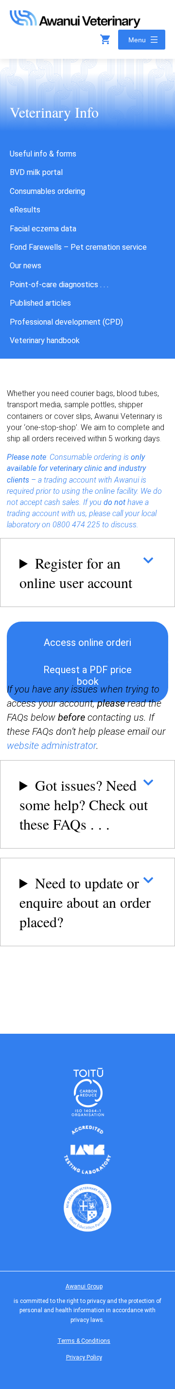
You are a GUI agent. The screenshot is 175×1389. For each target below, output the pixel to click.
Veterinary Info (54, 112)
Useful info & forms (43, 153)
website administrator (51, 745)
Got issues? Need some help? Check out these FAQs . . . (83, 804)
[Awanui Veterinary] (75, 25)
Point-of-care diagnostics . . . (59, 284)
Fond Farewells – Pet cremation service (78, 247)
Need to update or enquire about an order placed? (85, 902)
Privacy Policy (84, 1357)
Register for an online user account (75, 572)
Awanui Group (84, 1286)
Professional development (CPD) (66, 322)
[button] (87, 648)
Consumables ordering (47, 191)
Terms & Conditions (83, 1340)
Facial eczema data (43, 228)
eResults (25, 209)
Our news (25, 265)
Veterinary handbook (45, 340)
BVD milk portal (36, 172)
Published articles (40, 303)
